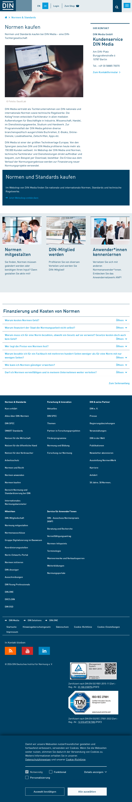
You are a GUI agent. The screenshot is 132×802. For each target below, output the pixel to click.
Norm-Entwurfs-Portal (16, 554)
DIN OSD (9, 606)
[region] (66, 763)
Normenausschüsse (15, 532)
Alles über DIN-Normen (17, 415)
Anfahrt (93, 474)
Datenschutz (62, 626)
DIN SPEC (9, 423)
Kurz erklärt (11, 408)
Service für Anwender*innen (61, 511)
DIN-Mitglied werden (62, 251)
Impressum (12, 631)
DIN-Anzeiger (12, 569)
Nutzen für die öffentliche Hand (21, 445)
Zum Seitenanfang (119, 383)
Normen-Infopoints (57, 543)
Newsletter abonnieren (101, 452)
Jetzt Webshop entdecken (23, 197)
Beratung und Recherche (60, 528)
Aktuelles (52, 408)
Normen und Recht (14, 467)
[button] (95, 772)
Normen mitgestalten (18, 251)
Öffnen (120, 320)
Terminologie (54, 550)
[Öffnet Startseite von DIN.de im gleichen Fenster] (6, 17)
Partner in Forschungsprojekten (63, 430)
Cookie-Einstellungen (108, 626)
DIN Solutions (35, 620)
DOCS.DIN (10, 599)
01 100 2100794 (85, 686)
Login (56, 5)
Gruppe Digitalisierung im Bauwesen (23, 540)
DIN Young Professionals (17, 584)
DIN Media (14, 620)
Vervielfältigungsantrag (59, 536)
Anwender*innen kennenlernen (110, 251)
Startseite (11, 626)
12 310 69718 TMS (86, 721)
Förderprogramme (56, 438)
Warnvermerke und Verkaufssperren (66, 558)
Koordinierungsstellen (16, 547)
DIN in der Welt (97, 438)
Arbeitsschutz (12, 460)
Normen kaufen (13, 482)
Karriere (94, 467)
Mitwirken (10, 511)
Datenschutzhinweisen (38, 759)
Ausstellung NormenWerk (103, 460)
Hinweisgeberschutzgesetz (37, 626)
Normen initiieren (14, 562)
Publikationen (97, 445)
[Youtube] (27, 651)
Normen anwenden (14, 474)
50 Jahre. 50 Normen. (100, 482)
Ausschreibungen (14, 576)
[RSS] (10, 651)
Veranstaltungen (98, 430)
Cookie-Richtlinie (75, 759)
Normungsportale (56, 572)
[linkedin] (44, 651)
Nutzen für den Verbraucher (19, 452)
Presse (93, 415)
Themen (51, 423)
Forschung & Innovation (59, 402)
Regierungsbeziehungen (102, 423)
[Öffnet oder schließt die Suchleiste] (117, 6)
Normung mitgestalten (16, 525)
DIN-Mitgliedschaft (14, 517)
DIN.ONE (9, 591)
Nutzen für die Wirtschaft (18, 438)
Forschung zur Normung (59, 452)
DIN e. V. (94, 408)
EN (38, 5)
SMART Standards (14, 430)
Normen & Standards (23, 17)
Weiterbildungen (55, 565)
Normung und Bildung (58, 445)
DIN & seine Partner (100, 402)
